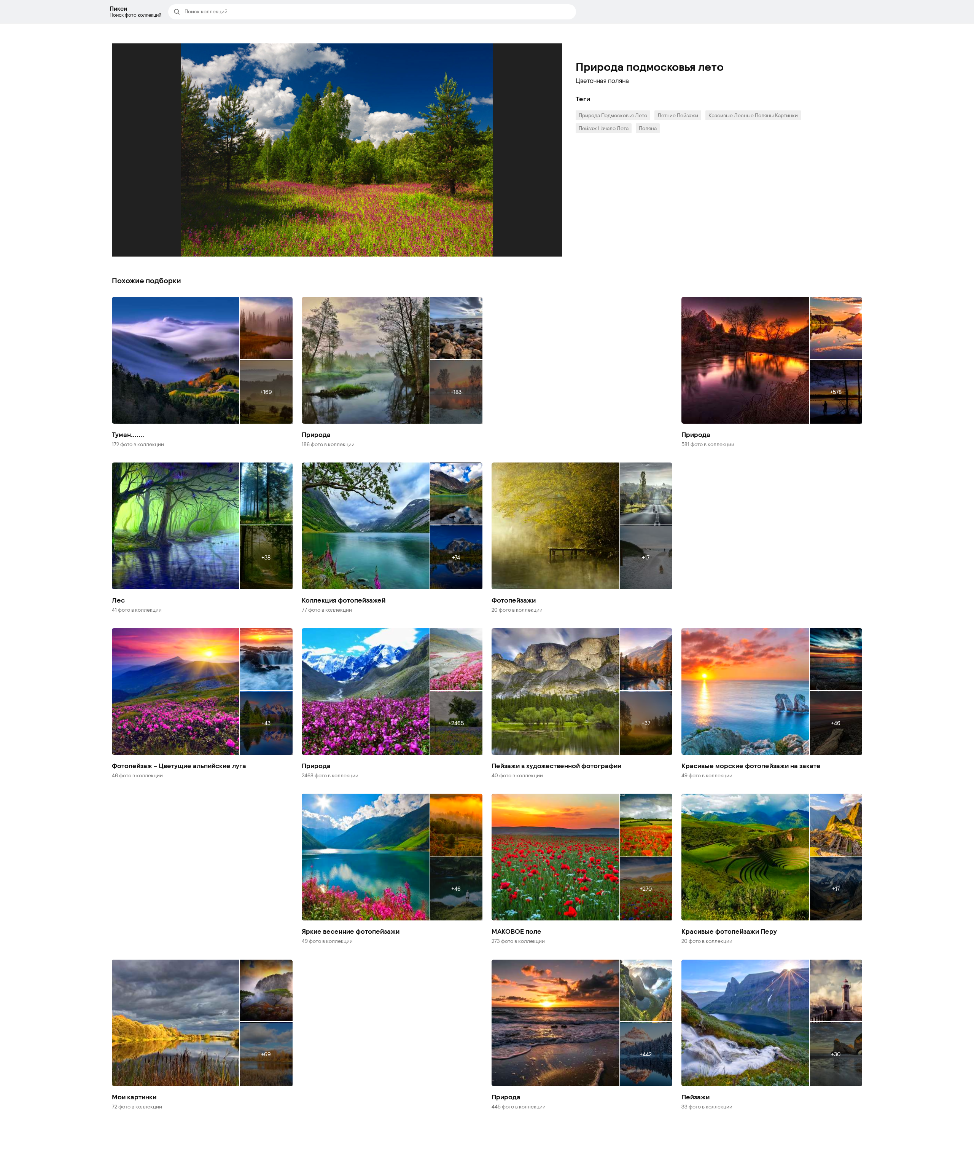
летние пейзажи (677, 115)
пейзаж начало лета (604, 128)
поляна (648, 128)
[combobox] (378, 12)
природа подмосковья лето (613, 115)
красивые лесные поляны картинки (753, 115)
